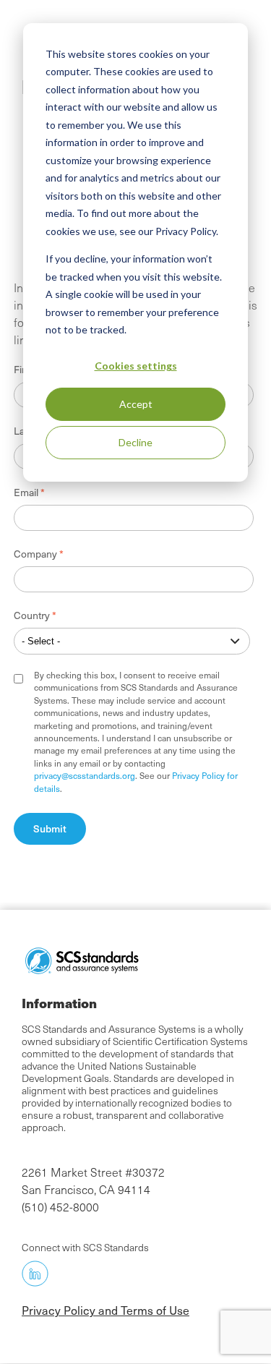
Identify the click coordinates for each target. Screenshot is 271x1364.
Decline (135, 442)
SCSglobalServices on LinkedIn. (35, 1273)
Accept (135, 404)
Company (35, 553)
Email (26, 492)
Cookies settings (136, 365)
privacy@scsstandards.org (84, 775)
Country (32, 615)
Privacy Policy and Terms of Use (105, 1309)
